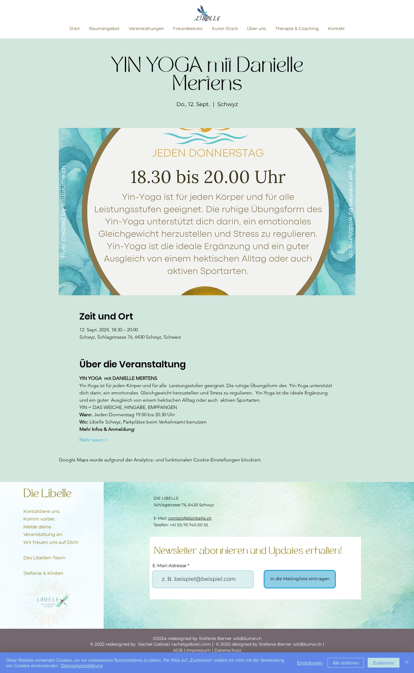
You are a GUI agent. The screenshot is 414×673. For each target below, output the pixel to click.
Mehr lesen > (93, 440)
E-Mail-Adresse (169, 565)
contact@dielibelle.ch (190, 518)
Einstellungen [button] (310, 663)
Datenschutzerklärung (82, 665)
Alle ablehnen (346, 663)
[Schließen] (406, 662)
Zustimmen (383, 663)
